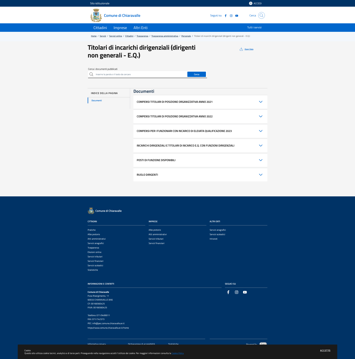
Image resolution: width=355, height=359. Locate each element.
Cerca (196, 74)
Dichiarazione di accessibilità (141, 344)
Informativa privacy (97, 344)
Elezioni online (94, 252)
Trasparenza (93, 247)
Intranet (213, 238)
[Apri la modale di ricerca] (261, 15)
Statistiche (93, 270)
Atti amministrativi (97, 238)
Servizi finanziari (95, 261)
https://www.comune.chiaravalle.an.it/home (108, 327)
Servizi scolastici (95, 265)
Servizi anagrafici (96, 243)
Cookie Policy (178, 353)
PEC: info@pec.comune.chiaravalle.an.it (106, 323)
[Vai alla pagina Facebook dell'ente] (224, 15)
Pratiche (92, 230)
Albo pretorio (94, 234)
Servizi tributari (95, 256)
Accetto (325, 350)
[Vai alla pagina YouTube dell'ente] (235, 15)
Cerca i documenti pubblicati (102, 69)
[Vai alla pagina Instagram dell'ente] (230, 15)
